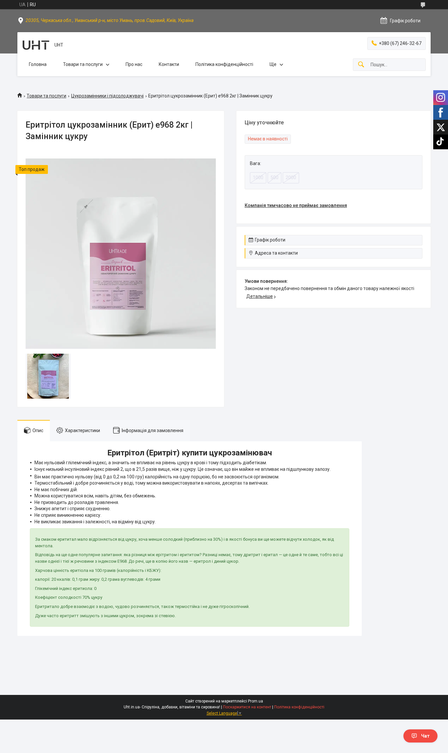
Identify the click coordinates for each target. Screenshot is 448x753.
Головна (38, 64)
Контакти (169, 64)
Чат (425, 736)
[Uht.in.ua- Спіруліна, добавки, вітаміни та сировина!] (36, 45)
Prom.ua (255, 701)
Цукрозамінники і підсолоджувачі (107, 95)
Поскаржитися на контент (247, 707)
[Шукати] (361, 65)
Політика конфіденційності (224, 64)
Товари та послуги (83, 64)
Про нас (134, 64)
